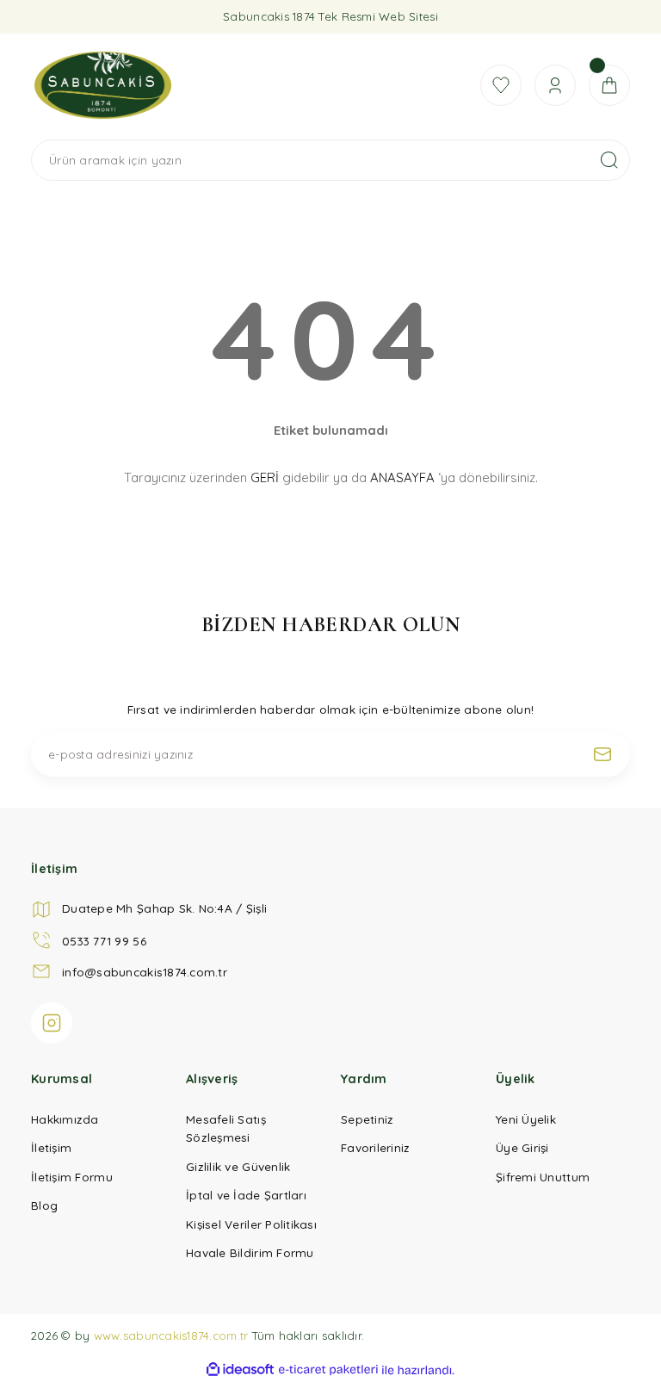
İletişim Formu (72, 1176)
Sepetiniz (367, 1119)
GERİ (264, 477)
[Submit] (602, 754)
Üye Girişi (522, 1147)
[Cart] (609, 85)
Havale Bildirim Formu (250, 1252)
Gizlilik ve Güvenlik (238, 1166)
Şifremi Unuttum (543, 1176)
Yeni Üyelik (526, 1119)
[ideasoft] (240, 1370)
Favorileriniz (376, 1147)
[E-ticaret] (328, 1369)
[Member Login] (555, 85)
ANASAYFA (402, 477)
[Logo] (245, 85)
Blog (44, 1205)
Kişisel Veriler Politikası (251, 1224)
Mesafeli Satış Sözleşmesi (226, 1128)
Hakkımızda (65, 1119)
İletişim (51, 1147)
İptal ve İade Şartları (246, 1194)
